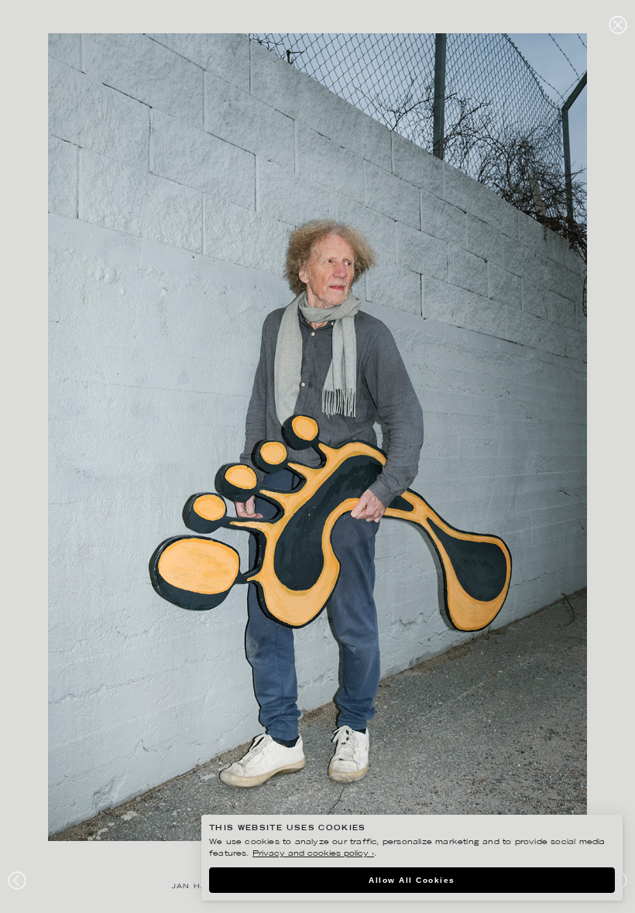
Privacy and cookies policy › (313, 853)
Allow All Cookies (412, 880)
